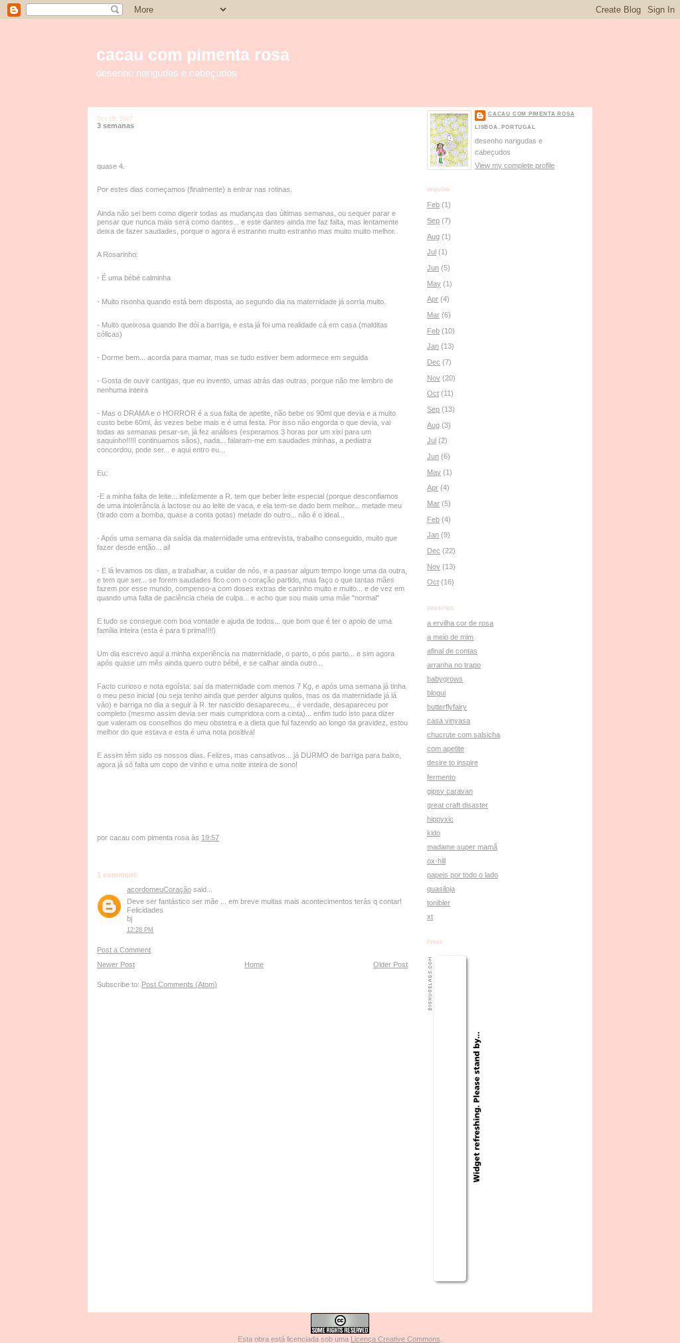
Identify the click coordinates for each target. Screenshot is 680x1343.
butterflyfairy (447, 707)
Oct (433, 393)
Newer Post (116, 964)
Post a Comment (124, 950)
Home (254, 964)
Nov (433, 378)
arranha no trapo (454, 665)
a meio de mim (450, 637)
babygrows (445, 679)
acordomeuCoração (159, 889)
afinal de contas (452, 651)
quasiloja (441, 889)
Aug (433, 236)
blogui (436, 693)
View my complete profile (514, 165)
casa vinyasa (448, 721)
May (434, 284)
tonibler (438, 903)
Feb (433, 205)
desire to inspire (452, 762)
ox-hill (436, 861)
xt (430, 917)
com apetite (445, 749)
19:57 (210, 838)
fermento (441, 777)
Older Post (390, 964)
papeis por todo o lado (462, 875)
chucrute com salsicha (463, 735)
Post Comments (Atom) (179, 984)
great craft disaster (457, 805)
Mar (433, 315)
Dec (433, 362)
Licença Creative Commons (395, 1339)
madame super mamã (462, 847)
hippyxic (440, 819)
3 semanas (115, 126)
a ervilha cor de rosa (460, 623)
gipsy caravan (450, 791)
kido (433, 833)
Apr (432, 299)
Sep (433, 220)
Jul (431, 252)
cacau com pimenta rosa (193, 55)
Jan (433, 346)
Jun (433, 268)
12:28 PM (140, 930)
